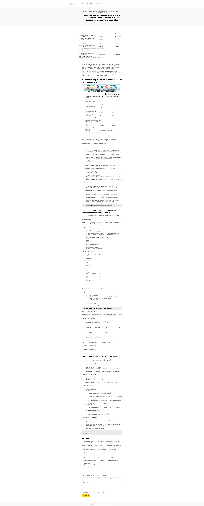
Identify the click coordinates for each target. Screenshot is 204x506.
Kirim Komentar (86, 495)
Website (111, 478)
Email (98, 478)
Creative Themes (110, 504)
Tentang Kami (98, 3)
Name (84, 478)
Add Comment (86, 482)
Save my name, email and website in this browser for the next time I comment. (96, 492)
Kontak (91, 3)
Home (82, 3)
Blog (87, 3)
